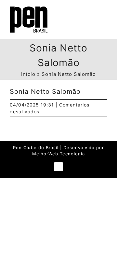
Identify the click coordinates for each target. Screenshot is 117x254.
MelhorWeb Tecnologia (58, 153)
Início (28, 74)
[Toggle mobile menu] (104, 13)
